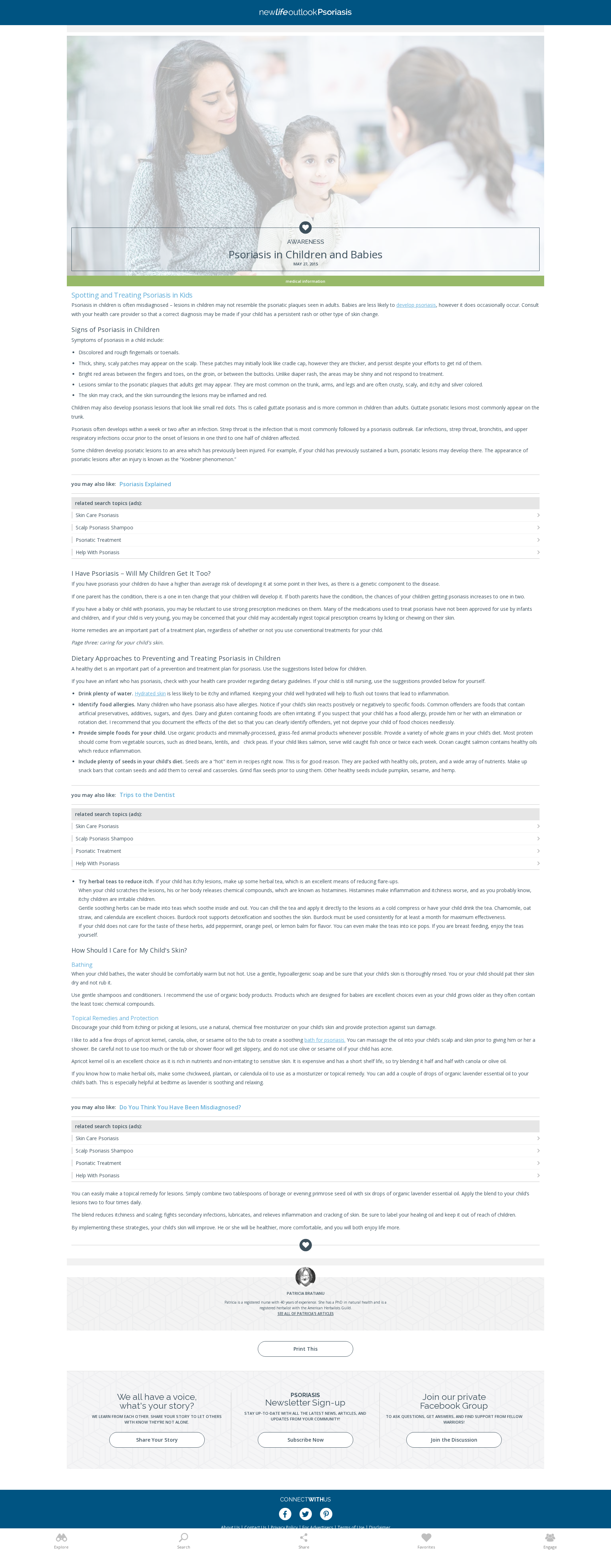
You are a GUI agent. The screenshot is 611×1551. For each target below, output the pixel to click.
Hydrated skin (150, 693)
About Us (230, 1527)
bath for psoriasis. (324, 1039)
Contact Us (255, 1527)
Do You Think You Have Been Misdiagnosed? (180, 1107)
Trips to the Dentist (147, 795)
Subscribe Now (305, 1439)
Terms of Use (351, 1527)
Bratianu (306, 1293)
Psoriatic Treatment (98, 539)
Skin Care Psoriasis (97, 515)
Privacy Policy (284, 1527)
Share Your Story (157, 1439)
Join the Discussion (454, 1439)
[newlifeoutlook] (305, 12)
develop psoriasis (416, 304)
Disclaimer (379, 1527)
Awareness (305, 242)
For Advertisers (317, 1527)
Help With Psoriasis (98, 552)
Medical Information (305, 281)
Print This (305, 1348)
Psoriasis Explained (145, 484)
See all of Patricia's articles (306, 1313)
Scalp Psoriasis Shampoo (104, 527)
